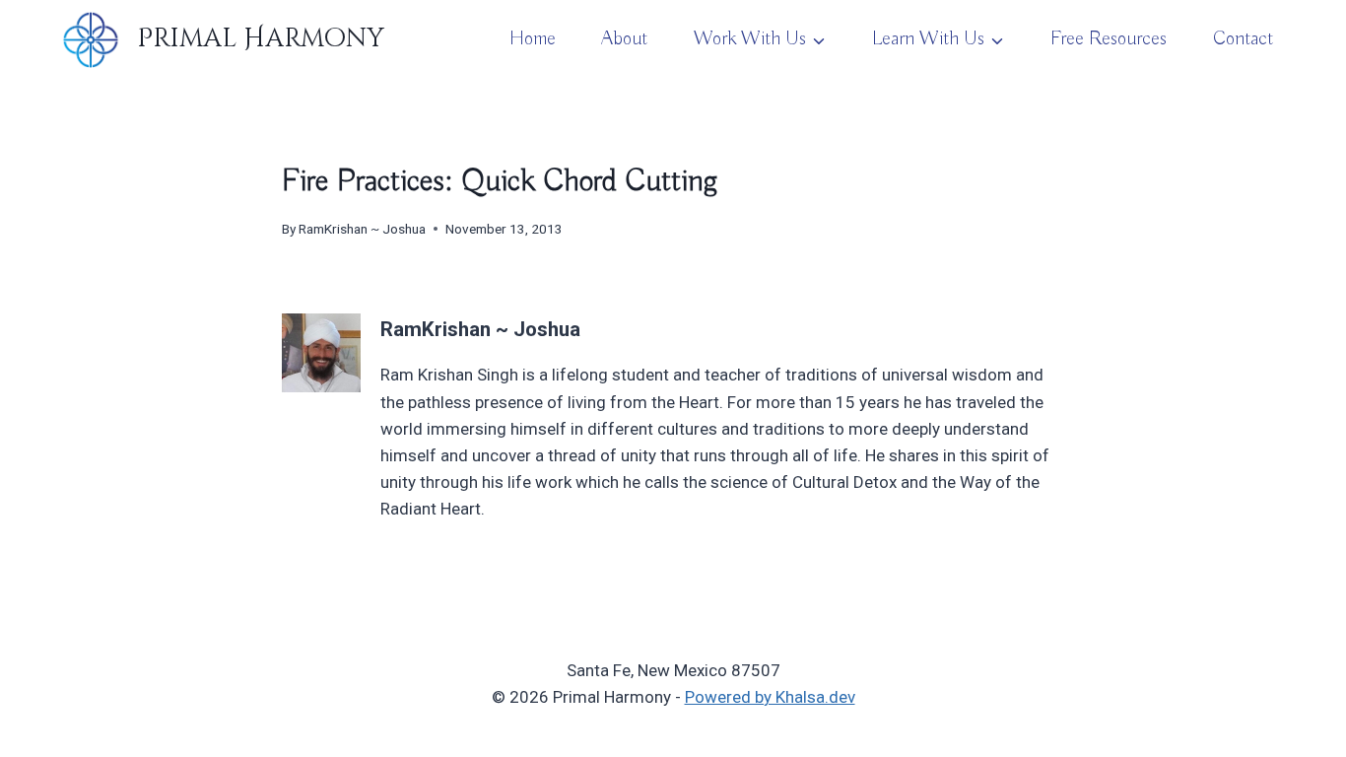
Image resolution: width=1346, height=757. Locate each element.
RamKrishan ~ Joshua (362, 229)
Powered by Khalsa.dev (770, 697)
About (624, 39)
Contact (1243, 39)
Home (532, 39)
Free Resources (1108, 39)
